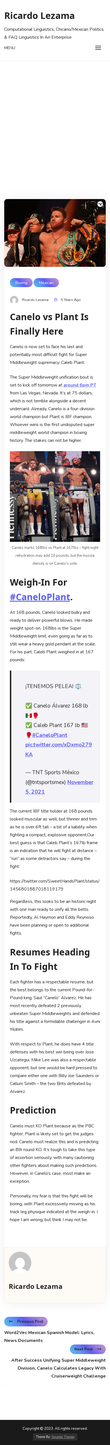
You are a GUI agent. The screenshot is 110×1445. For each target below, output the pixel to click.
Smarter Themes (63, 1437)
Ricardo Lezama (39, 15)
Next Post (83, 1349)
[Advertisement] (55, 119)
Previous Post (30, 1321)
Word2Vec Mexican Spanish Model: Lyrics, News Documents (49, 1337)
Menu (9, 48)
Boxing (21, 282)
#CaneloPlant (40, 597)
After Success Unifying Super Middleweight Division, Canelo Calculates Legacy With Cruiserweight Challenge (58, 1368)
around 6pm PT (79, 385)
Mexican (46, 282)
